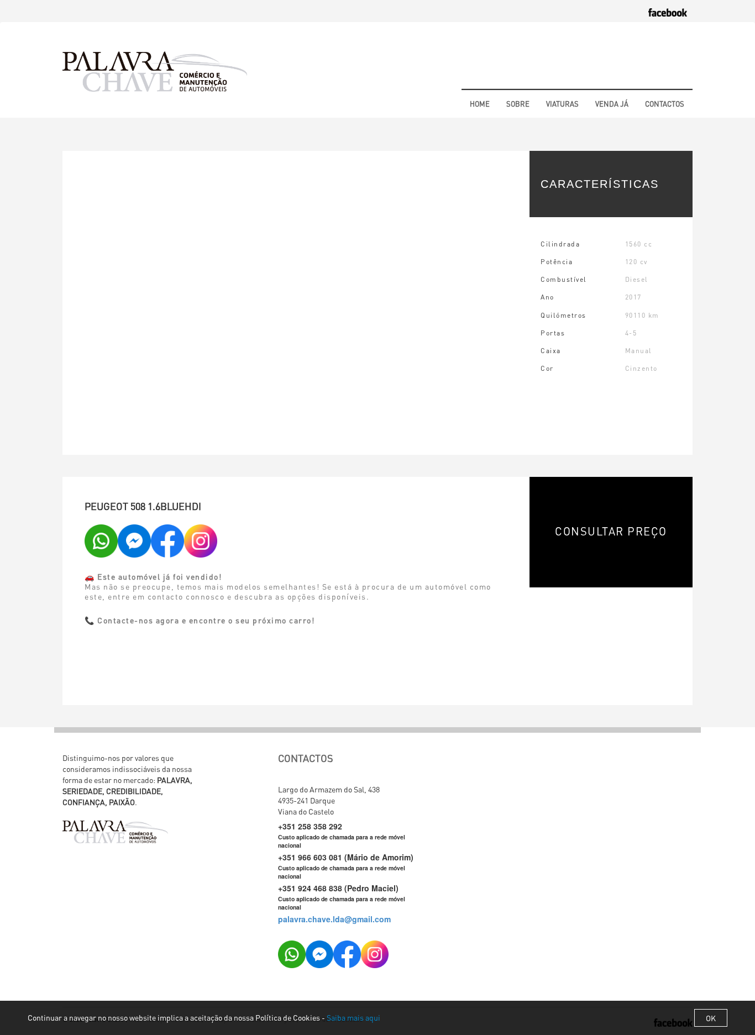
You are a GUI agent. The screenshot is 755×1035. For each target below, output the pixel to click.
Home (480, 103)
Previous (79, 304)
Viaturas (562, 103)
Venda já (611, 103)
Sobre (517, 103)
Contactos (664, 103)
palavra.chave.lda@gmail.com (334, 918)
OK (711, 1018)
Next (513, 304)
